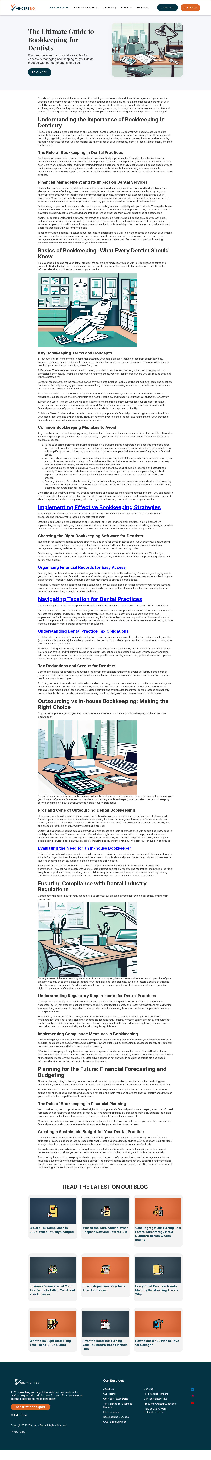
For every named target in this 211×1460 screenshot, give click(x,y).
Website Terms (19, 1415)
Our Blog (148, 1388)
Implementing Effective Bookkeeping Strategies (99, 507)
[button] (59, 8)
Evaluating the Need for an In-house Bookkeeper (84, 848)
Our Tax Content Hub (155, 1398)
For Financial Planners (156, 1393)
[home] (26, 7)
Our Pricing (110, 7)
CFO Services (111, 1412)
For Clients (143, 7)
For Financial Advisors (86, 7)
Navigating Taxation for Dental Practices (90, 599)
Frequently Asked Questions (160, 1403)
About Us (126, 7)
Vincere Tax (37, 1425)
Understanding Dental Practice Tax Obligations (83, 631)
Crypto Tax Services (114, 1421)
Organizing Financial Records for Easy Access (82, 567)
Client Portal (167, 7)
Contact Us (190, 7)
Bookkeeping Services (116, 1416)
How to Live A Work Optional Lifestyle (155, 1410)
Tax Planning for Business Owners (117, 1405)
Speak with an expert (30, 1407)
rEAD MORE (39, 72)
